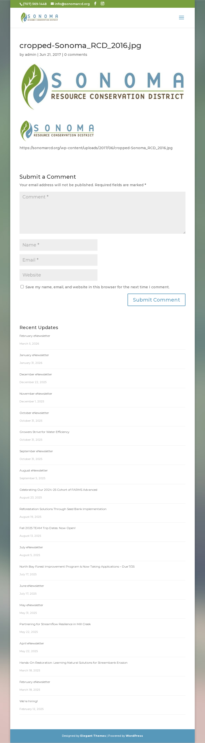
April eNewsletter (32, 643)
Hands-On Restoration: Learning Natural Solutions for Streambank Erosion (74, 662)
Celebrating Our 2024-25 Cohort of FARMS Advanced (58, 489)
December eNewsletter (36, 374)
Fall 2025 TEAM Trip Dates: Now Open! (48, 528)
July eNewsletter (31, 547)
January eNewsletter (34, 355)
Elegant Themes (93, 735)
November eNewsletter (36, 393)
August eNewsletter (34, 470)
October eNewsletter (34, 413)
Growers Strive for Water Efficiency (45, 432)
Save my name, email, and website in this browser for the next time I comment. (98, 287)
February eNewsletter (35, 336)
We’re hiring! (29, 701)
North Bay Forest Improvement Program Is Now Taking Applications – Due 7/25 (77, 566)
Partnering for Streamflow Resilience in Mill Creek (55, 624)
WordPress (134, 735)
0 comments (75, 54)
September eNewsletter (36, 451)
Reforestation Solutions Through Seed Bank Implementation (63, 509)
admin (30, 54)
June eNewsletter (32, 586)
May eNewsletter (31, 605)
